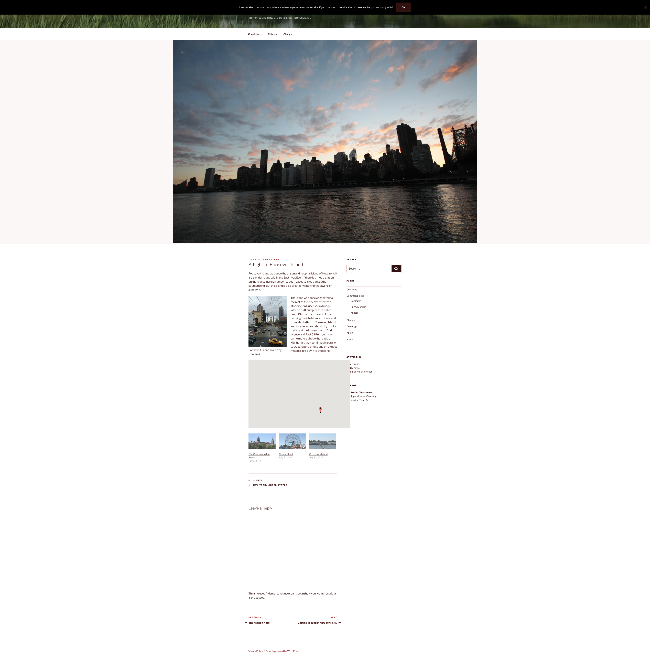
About (349, 332)
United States (278, 485)
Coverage (351, 326)
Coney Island (286, 454)
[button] (320, 410)
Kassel (354, 312)
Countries (253, 34)
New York (259, 485)
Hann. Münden (358, 306)
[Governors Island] (322, 441)
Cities (271, 34)
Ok (403, 7)
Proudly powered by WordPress (282, 651)
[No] (645, 7)
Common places (355, 295)
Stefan (274, 260)
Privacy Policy (255, 651)
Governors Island (318, 454)
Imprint (350, 339)
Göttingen (356, 300)
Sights (258, 480)
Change (287, 34)
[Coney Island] (292, 441)
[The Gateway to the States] (262, 441)
